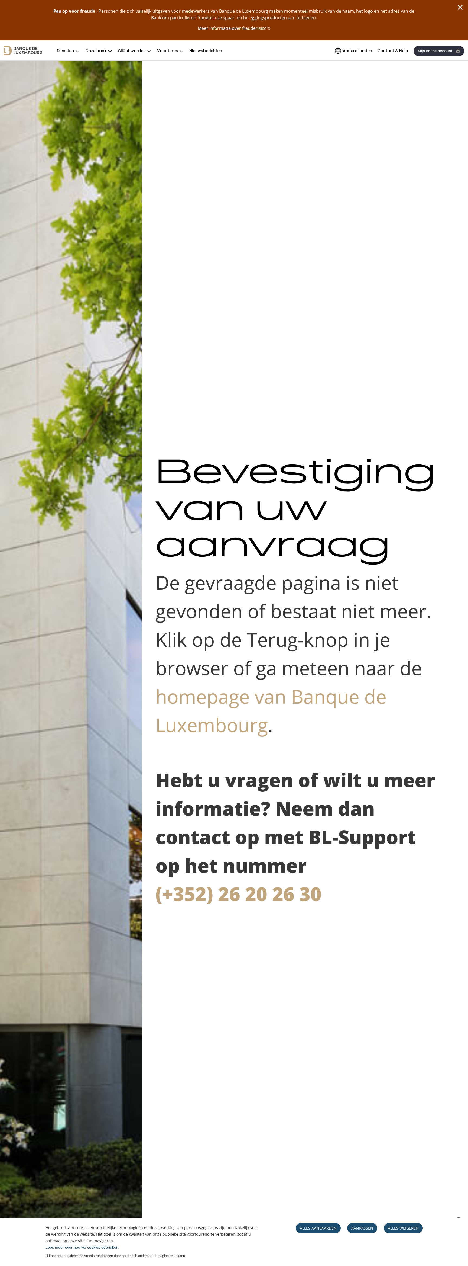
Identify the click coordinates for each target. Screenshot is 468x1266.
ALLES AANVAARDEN (318, 1228)
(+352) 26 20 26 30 (238, 894)
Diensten (65, 50)
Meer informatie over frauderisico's (234, 28)
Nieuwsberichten (205, 50)
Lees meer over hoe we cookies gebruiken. (82, 1247)
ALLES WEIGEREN (403, 1228)
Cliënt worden (132, 50)
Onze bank (95, 50)
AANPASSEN (362, 1228)
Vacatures (167, 50)
